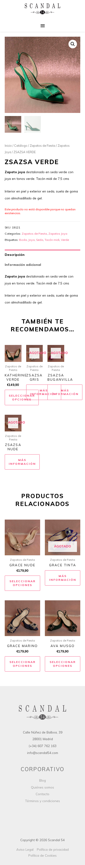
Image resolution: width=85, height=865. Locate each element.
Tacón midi (52, 240)
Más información (43, 392)
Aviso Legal (25, 849)
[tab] (42, 255)
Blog (42, 780)
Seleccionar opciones (22, 397)
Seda (39, 240)
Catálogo (20, 145)
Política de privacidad (53, 849)
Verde (65, 240)
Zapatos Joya (57, 233)
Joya (31, 240)
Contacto (42, 794)
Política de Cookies (42, 855)
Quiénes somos (42, 787)
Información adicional (23, 265)
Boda (23, 240)
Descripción (15, 255)
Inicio (8, 145)
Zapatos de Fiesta (42, 145)
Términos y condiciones (42, 801)
